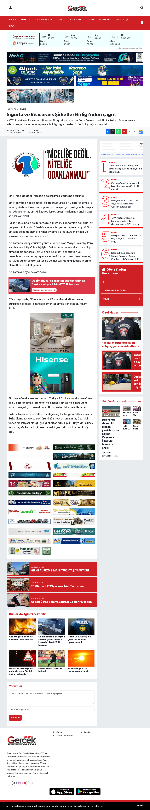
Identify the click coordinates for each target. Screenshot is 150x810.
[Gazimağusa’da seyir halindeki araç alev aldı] (22, 626)
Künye (59, 732)
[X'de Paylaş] (112, 131)
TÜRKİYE (25, 19)
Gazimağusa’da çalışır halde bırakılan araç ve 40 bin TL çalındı (126, 186)
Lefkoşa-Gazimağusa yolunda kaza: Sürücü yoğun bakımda (21, 671)
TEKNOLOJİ (122, 19)
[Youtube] (24, 783)
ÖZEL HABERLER (43, 19)
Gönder (15, 718)
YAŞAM (90, 19)
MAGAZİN (105, 19)
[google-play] (88, 791)
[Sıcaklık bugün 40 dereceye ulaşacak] (81, 658)
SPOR (12, 26)
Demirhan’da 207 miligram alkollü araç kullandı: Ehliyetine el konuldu (125, 168)
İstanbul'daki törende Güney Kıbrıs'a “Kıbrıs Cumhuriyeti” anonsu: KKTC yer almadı (126, 256)
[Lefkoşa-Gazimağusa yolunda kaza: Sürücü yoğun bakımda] (22, 658)
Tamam (140, 806)
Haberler (11, 109)
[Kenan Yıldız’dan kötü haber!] (51, 658)
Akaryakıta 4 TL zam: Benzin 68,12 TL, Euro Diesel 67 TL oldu (126, 238)
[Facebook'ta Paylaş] (108, 131)
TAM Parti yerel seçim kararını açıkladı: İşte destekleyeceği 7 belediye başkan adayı (126, 221)
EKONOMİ (75, 19)
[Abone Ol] (140, 132)
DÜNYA (61, 19)
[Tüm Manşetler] (139, 401)
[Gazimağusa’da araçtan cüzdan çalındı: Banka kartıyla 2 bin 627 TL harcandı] (51, 626)
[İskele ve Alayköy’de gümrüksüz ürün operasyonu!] (81, 626)
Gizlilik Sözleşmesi (64, 735)
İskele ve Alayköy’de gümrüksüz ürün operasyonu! (79, 639)
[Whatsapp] (30, 783)
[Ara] (141, 8)
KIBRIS (12, 19)
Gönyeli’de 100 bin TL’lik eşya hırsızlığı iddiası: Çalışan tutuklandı (124, 203)
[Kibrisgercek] (77, 8)
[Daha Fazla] (124, 131)
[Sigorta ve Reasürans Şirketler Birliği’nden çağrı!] (52, 165)
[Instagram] (19, 783)
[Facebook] (9, 783)
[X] (14, 783)
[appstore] (62, 791)
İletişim (87, 732)
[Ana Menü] (142, 23)
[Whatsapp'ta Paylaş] (118, 131)
